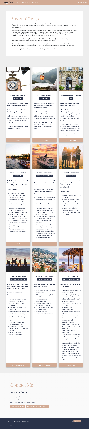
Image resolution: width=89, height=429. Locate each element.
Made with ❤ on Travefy (76, 425)
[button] (18, 2)
